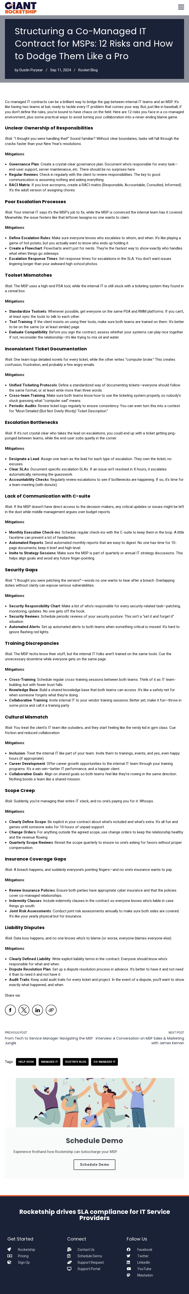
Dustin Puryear (31, 70)
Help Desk (26, 1061)
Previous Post (16, 1032)
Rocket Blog (88, 70)
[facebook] (10, 1010)
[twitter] (24, 1010)
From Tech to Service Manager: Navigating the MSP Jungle (49, 1041)
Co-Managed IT (104, 1061)
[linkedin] (37, 1010)
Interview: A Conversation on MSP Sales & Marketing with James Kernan (140, 1041)
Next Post (176, 1032)
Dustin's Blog (75, 1061)
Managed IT (49, 1061)
